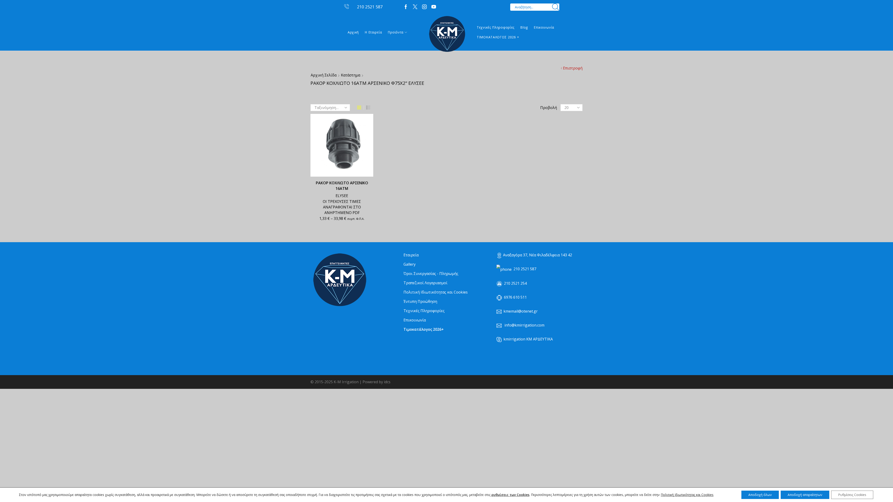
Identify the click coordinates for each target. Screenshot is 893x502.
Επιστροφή (573, 68)
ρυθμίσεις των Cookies (510, 495)
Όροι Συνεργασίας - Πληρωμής (430, 273)
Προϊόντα (395, 32)
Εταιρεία (411, 255)
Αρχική (353, 32)
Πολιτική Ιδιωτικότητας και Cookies (435, 292)
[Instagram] (424, 7)
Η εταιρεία (373, 32)
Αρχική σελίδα (324, 75)
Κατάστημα (350, 75)
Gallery (409, 264)
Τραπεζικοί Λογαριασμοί (425, 282)
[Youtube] (433, 7)
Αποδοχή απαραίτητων (805, 494)
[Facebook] (405, 7)
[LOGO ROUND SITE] (339, 280)
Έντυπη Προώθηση (420, 301)
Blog (524, 27)
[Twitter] (415, 7)
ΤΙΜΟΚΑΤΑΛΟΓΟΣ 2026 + (498, 37)
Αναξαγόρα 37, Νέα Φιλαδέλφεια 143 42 (537, 255)
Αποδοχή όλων (760, 494)
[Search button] (555, 7)
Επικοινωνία (544, 27)
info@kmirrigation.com (524, 325)
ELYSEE (342, 195)
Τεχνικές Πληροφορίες (495, 27)
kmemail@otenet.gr (520, 311)
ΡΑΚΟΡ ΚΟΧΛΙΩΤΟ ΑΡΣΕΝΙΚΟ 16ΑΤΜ (342, 185)
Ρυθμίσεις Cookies (852, 494)
